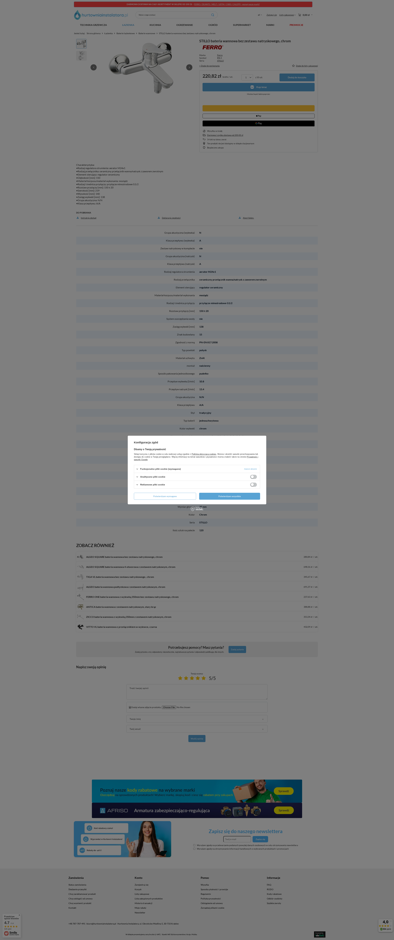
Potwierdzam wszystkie (229, 496)
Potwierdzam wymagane (165, 496)
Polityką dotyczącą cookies (204, 454)
